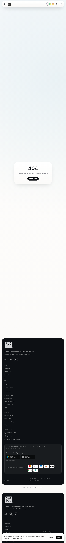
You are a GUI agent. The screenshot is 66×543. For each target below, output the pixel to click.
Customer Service (8, 415)
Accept (58, 537)
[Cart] (61, 4)
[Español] (53, 4)
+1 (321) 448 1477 (11, 433)
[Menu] (5, 4)
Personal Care (7, 371)
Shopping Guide (8, 395)
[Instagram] (6, 359)
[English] (47, 4)
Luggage (6, 384)
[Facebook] (11, 359)
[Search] (57, 4)
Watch (6, 381)
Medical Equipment (9, 387)
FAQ (5, 407)
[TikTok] (16, 359)
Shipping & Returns (9, 418)
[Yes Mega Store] (9, 4)
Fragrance (6, 374)
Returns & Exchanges (9, 421)
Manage (51, 537)
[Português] (50, 4)
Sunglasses (7, 377)
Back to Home (33, 178)
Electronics (7, 368)
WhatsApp (9, 436)
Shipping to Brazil (8, 404)
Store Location (8, 398)
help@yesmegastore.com (13, 439)
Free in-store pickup (9, 401)
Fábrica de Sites (37, 487)
